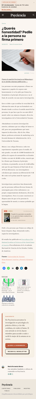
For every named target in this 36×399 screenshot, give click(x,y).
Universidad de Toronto (16, 256)
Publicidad (17, 388)
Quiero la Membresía (16, 345)
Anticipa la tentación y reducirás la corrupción (8, 304)
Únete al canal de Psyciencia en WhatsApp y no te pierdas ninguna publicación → (17, 80)
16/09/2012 (5, 44)
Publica (7, 390)
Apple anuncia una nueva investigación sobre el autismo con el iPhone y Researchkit (24, 289)
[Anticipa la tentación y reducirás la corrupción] (8, 299)
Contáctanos (6, 388)
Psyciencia (18, 15)
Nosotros (27, 388)
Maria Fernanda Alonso (16, 44)
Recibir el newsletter (17, 351)
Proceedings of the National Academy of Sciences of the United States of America (18, 242)
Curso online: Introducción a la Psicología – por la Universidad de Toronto (8, 289)
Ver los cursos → (7, 9)
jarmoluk (26, 73)
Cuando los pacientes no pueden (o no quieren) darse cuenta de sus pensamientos (21, 216)
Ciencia (4, 23)
